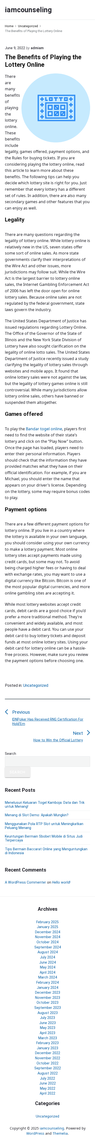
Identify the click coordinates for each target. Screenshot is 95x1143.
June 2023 (47, 1023)
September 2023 (47, 1008)
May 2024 (47, 967)
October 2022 (47, 1063)
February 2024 (47, 982)
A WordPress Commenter (25, 882)
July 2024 (47, 957)
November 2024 (47, 937)
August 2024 (48, 952)
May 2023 (47, 1028)
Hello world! (61, 882)
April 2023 (47, 1033)
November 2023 (47, 998)
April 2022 (47, 1093)
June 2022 (47, 1083)
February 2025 (47, 922)
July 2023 (47, 1018)
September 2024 (47, 947)
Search (10, 754)
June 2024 (47, 962)
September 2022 (47, 1068)
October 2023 (47, 1002)
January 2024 (47, 988)
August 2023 (48, 1013)
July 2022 (47, 1078)
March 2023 (47, 1038)
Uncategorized (35, 685)
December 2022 (47, 1053)
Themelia (60, 1133)
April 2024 (47, 972)
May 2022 (47, 1088)
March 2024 (47, 977)
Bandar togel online (44, 429)
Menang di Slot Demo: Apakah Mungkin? (36, 815)
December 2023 (47, 992)
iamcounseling (52, 1128)
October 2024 (47, 942)
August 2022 (48, 1073)
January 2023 (47, 1048)
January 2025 (47, 927)
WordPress (35, 1133)
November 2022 (47, 1058)
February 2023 (47, 1043)
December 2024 (47, 932)
